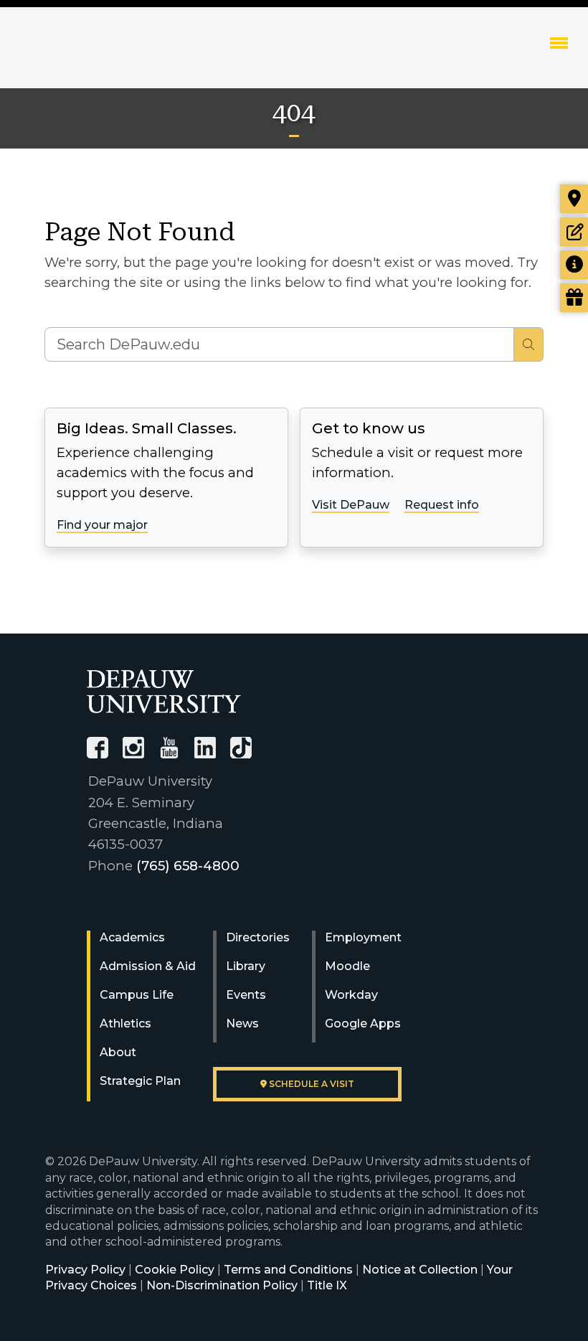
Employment (363, 937)
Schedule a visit (310, 1083)
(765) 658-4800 (188, 865)
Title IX (327, 1285)
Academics (132, 937)
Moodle (347, 966)
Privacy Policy (85, 1269)
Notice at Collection (420, 1269)
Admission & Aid (148, 966)
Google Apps (363, 1023)
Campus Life (137, 995)
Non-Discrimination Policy (222, 1285)
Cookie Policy (174, 1269)
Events (246, 995)
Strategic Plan (140, 1081)
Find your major (102, 525)
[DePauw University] (164, 691)
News (242, 1023)
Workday (351, 995)
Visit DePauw (350, 505)
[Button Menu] (559, 42)
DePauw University (102, 57)
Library (245, 966)
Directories (258, 937)
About (118, 1052)
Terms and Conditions (288, 1269)
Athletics (125, 1023)
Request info (441, 505)
